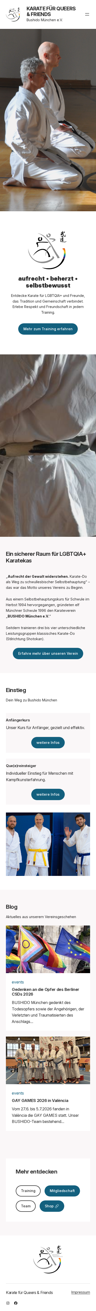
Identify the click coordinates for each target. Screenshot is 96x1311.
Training (28, 1191)
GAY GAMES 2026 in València (40, 1100)
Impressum (80, 1292)
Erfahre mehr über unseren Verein (48, 653)
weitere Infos (48, 742)
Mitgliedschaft (62, 1191)
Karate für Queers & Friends (51, 11)
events (18, 982)
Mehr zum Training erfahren (48, 329)
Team (26, 1206)
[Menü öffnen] (87, 14)
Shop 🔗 (52, 1206)
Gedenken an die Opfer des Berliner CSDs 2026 (45, 992)
